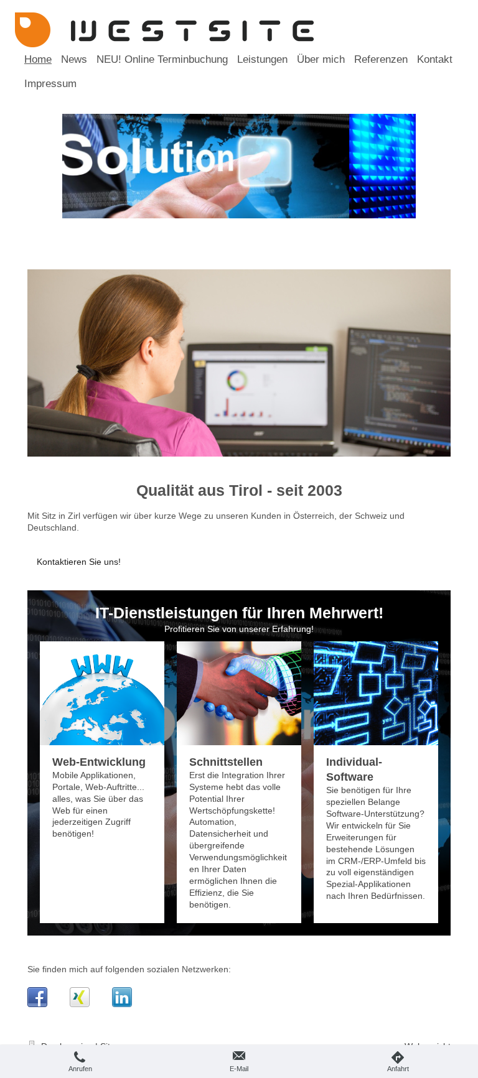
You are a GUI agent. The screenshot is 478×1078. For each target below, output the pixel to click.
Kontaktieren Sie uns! (79, 562)
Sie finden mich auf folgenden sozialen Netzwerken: (129, 969)
